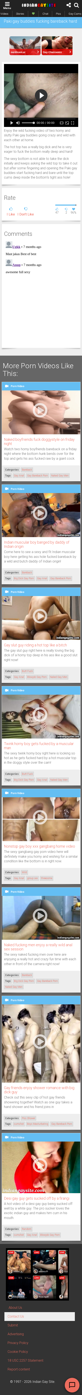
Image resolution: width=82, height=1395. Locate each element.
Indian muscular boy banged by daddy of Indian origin (36, 544)
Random (26, 1229)
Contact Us (16, 1316)
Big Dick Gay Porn (24, 578)
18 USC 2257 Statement (25, 1360)
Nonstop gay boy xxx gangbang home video (39, 846)
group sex (32, 878)
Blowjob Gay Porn (37, 677)
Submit (13, 1325)
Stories (20, 13)
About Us (15, 1308)
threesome (46, 878)
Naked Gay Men (60, 475)
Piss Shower (28, 1118)
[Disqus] (41, 292)
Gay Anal (19, 475)
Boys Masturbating (37, 1123)
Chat (45, 13)
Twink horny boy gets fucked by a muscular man (39, 745)
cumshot (19, 1123)
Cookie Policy (18, 1352)
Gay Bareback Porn (37, 475)
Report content (19, 1369)
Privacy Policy (18, 1343)
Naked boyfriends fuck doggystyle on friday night (39, 441)
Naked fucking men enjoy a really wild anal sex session (38, 947)
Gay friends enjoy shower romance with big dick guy (39, 1090)
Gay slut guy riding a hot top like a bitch (35, 645)
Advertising (16, 1334)
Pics (58, 13)
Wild (24, 872)
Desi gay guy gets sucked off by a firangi (36, 1198)
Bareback (27, 469)
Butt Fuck (27, 671)
